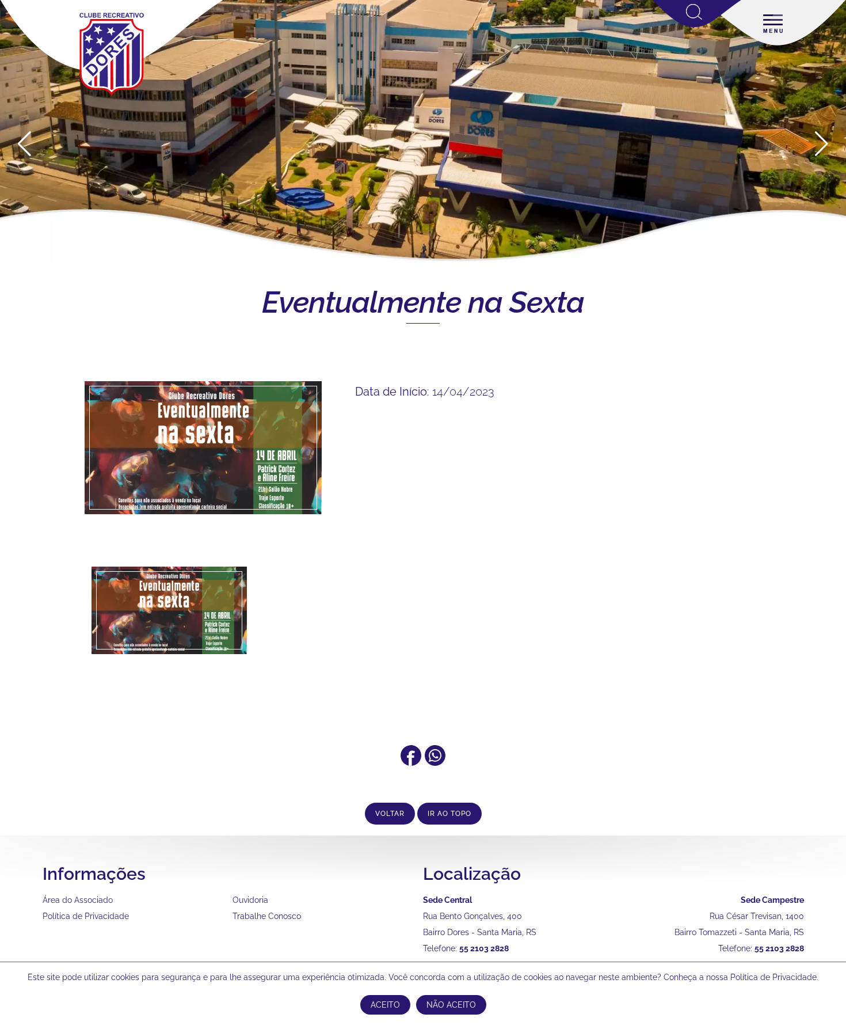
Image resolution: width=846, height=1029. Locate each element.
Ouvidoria (250, 900)
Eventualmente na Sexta (423, 302)
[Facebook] (411, 762)
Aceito (385, 1004)
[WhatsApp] (435, 762)
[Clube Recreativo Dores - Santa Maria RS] (111, 96)
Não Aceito (451, 1004)
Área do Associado (78, 900)
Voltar (390, 814)
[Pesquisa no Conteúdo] (697, 25)
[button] (821, 144)
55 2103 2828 (484, 948)
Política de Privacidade (86, 916)
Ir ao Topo (449, 814)
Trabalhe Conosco (267, 916)
